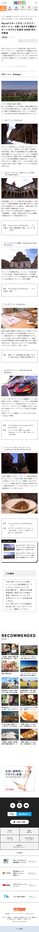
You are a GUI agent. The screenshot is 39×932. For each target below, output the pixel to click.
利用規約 (7, 913)
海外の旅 (9, 16)
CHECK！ (31, 885)
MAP (33, 225)
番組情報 (3, 9)
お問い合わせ (30, 913)
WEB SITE (32, 861)
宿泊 (35, 9)
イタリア (27, 41)
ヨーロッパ (34, 41)
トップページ (10, 831)
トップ (3, 16)
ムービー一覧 (10, 838)
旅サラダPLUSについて (19, 846)
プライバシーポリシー (18, 913)
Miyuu (20, 41)
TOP (21, 929)
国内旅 (10, 9)
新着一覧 (29, 831)
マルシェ (22, 9)
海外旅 (16, 9)
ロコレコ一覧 (29, 838)
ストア (29, 9)
